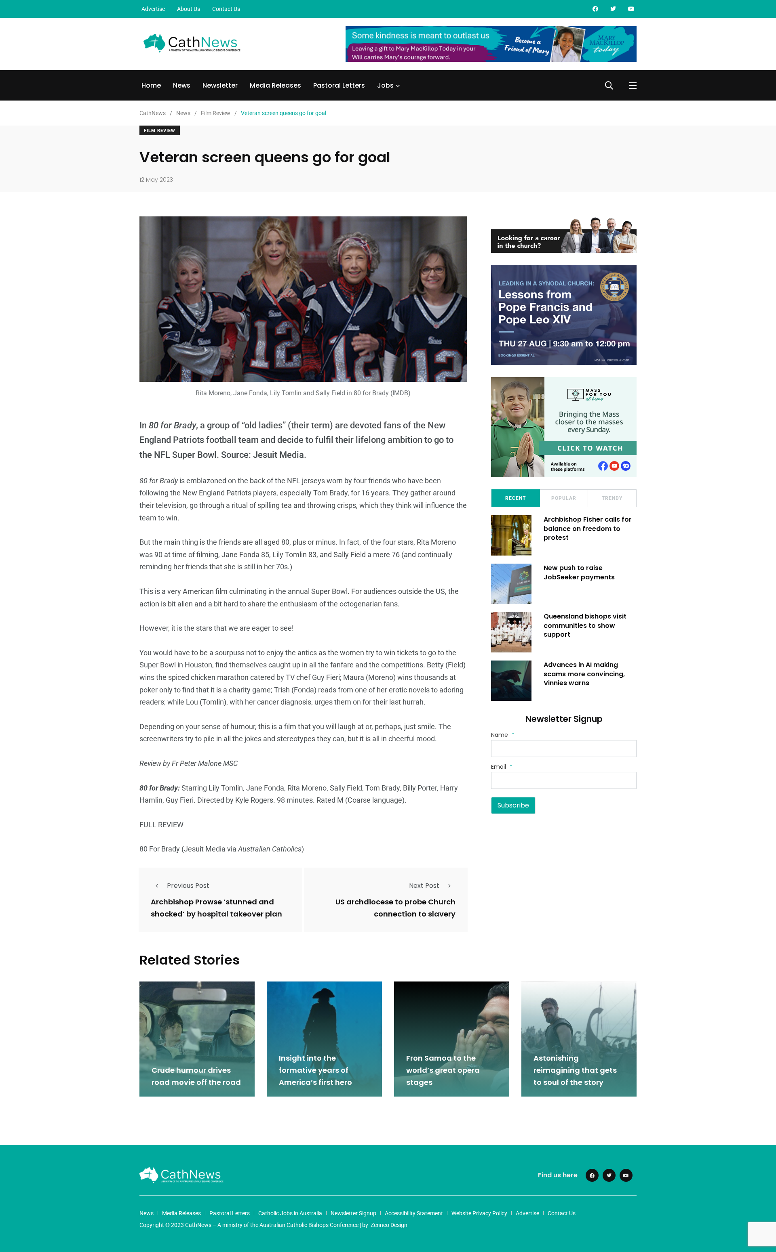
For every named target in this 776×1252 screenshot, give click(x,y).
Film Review (159, 130)
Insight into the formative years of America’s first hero (315, 1070)
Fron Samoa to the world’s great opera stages (443, 1070)
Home (151, 85)
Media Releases (275, 85)
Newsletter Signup (353, 1213)
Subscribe (513, 805)
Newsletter (220, 85)
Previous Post (188, 885)
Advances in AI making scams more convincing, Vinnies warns (584, 674)
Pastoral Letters (339, 85)
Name (503, 735)
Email (501, 767)
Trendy (612, 498)
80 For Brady (160, 849)
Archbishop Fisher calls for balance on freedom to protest (588, 528)
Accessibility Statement (414, 1213)
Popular (563, 498)
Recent (515, 498)
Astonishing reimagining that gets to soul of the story (575, 1070)
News (181, 85)
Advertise (153, 9)
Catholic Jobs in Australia (290, 1213)
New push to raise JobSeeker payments (579, 572)
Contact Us (226, 9)
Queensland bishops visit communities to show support (585, 625)
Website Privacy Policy (479, 1213)
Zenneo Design (389, 1225)
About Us (188, 9)
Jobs (385, 85)
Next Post (424, 885)
